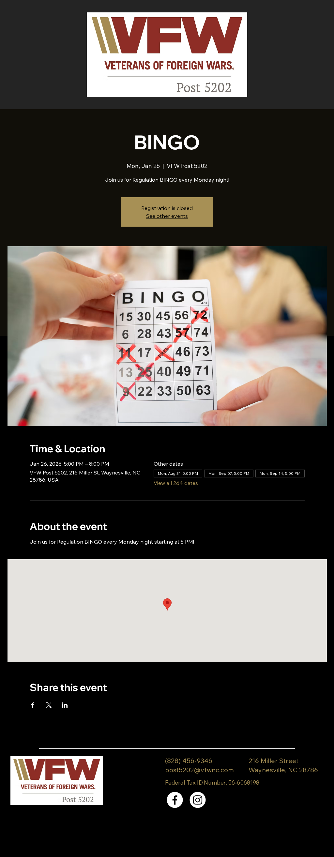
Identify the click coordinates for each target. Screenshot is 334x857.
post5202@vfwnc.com (199, 770)
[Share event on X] (49, 705)
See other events (167, 216)
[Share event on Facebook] (33, 705)
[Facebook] (175, 800)
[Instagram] (197, 800)
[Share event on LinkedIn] (65, 705)
